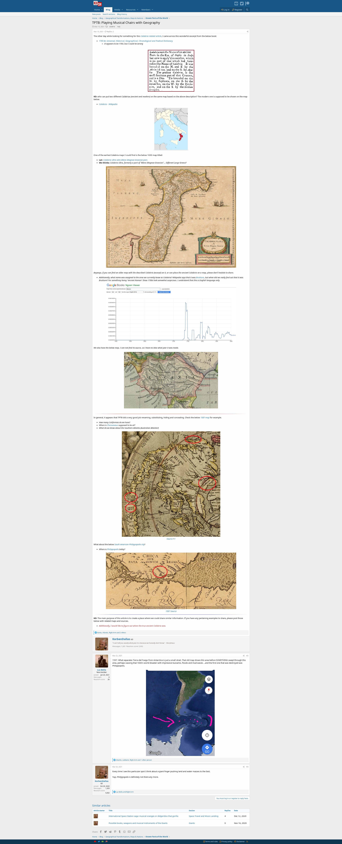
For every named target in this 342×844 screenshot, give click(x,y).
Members (145, 9)
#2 (247, 656)
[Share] (247, 31)
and (125, 792)
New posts (96, 14)
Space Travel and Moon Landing (203, 816)
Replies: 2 (110, 31)
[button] (102, 9)
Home (97, 9)
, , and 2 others (111, 632)
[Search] (247, 9)
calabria (112, 26)
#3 (247, 767)
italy (118, 26)
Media (117, 9)
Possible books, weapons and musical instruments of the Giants (138, 823)
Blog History (122, 14)
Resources (130, 9)
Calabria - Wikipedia (108, 104)
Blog (108, 9)
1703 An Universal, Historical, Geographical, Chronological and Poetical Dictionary (136, 40)
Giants (192, 823)
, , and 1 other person (134, 760)
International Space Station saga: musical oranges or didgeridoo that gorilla (143, 816)
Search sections (109, 14)
